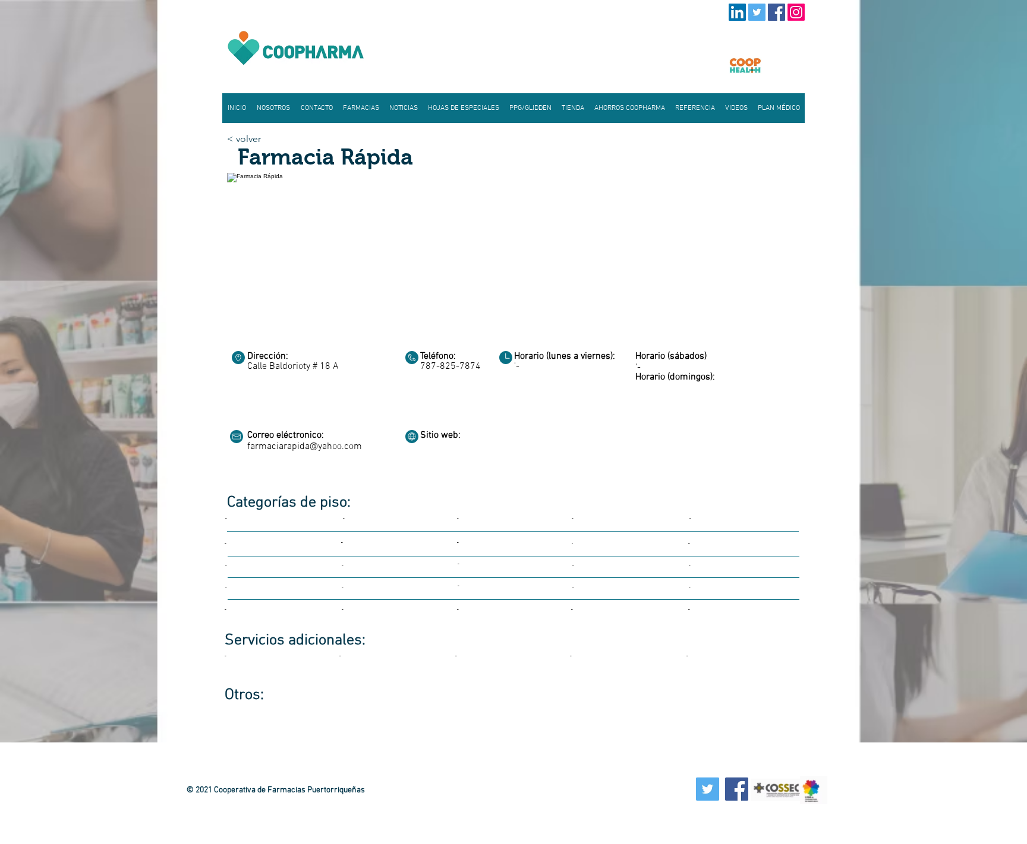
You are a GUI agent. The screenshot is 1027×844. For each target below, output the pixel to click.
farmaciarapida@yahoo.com (304, 447)
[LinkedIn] (737, 12)
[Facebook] (776, 12)
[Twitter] (756, 12)
